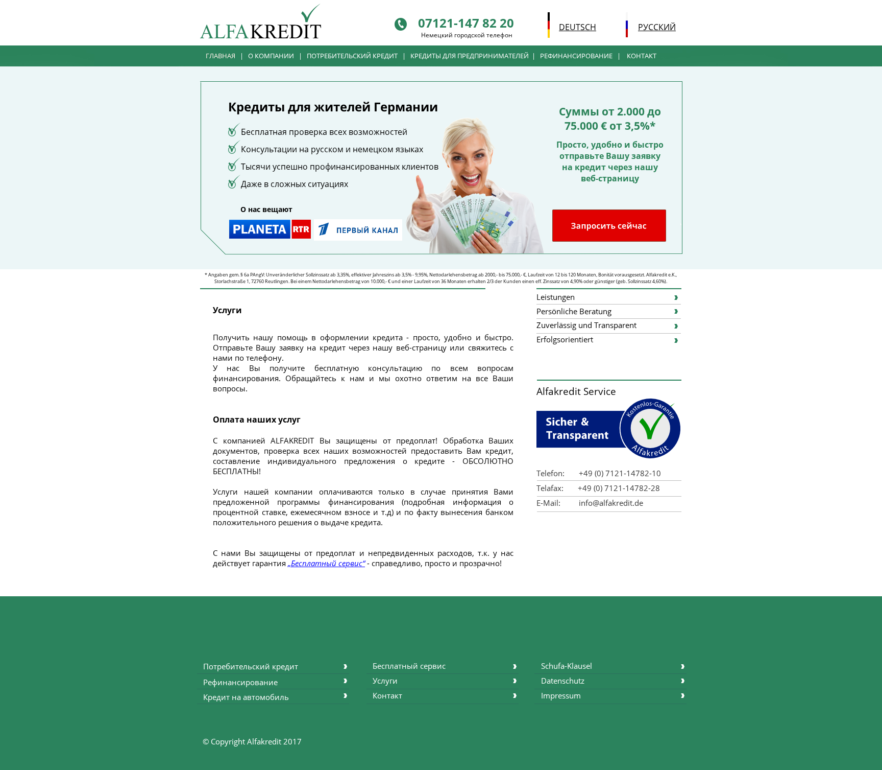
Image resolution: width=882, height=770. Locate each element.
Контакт (387, 695)
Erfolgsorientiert (564, 339)
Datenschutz (562, 680)
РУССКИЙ (657, 27)
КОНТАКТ (641, 55)
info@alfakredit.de (611, 503)
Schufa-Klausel (566, 666)
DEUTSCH (577, 27)
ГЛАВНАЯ (220, 55)
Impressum (561, 695)
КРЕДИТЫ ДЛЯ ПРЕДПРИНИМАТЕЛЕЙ (469, 55)
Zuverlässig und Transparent (586, 325)
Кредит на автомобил (243, 697)
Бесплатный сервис (409, 666)
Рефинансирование (240, 682)
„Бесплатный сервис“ (326, 563)
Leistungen (555, 297)
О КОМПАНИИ (272, 55)
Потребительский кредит (250, 666)
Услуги (385, 680)
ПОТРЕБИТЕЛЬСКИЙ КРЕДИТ (352, 55)
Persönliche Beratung (573, 311)
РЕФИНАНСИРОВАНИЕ (576, 55)
